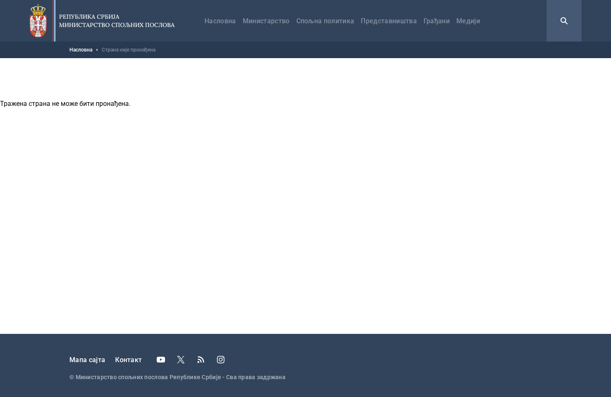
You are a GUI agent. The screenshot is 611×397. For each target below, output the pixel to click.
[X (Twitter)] (181, 359)
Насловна (220, 21)
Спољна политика (325, 21)
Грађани (437, 21)
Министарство (266, 21)
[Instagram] (221, 359)
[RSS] (201, 359)
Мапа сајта (87, 360)
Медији (468, 21)
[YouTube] (161, 359)
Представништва (388, 21)
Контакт (128, 360)
